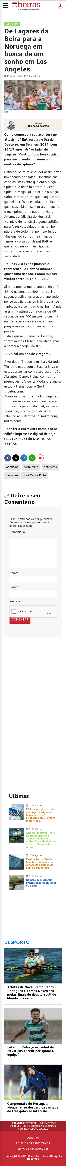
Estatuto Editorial (24, 1123)
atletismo (12, 467)
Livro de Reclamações (33, 1148)
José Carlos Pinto (34, 475)
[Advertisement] (33, 681)
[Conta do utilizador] (60, 5)
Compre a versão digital (33, 1129)
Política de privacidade (33, 1143)
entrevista (50, 467)
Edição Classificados (42, 1126)
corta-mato (31, 467)
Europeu (12, 475)
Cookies (33, 1138)
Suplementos (18, 1126)
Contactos (47, 1123)
